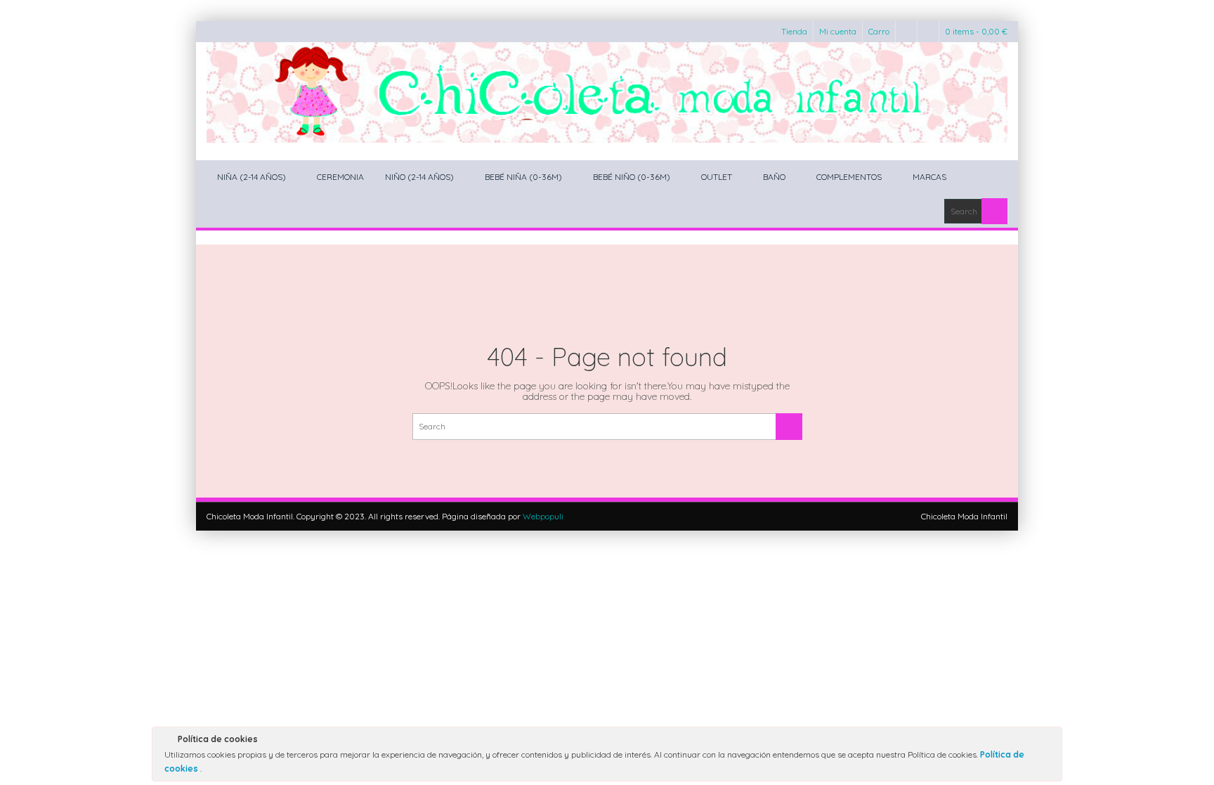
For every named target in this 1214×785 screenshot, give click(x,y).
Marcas (929, 176)
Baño (774, 176)
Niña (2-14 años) (251, 176)
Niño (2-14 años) (419, 176)
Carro (878, 31)
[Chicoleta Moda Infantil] (607, 92)
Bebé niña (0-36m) (523, 176)
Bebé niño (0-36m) (631, 176)
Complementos (849, 176)
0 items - (976, 31)
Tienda (794, 31)
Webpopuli (543, 516)
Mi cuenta (837, 31)
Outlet (716, 176)
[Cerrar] (1050, 741)
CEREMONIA (340, 176)
